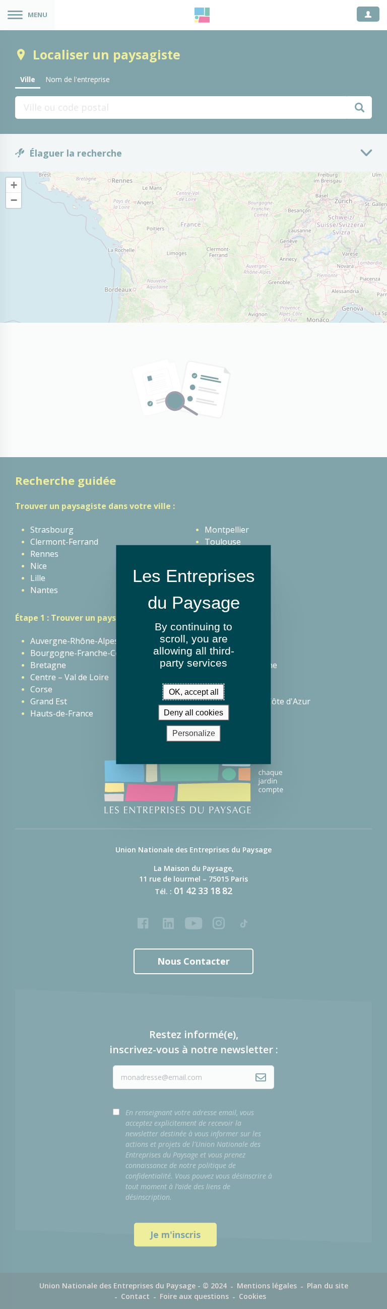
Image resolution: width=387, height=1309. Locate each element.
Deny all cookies (193, 712)
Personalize (193, 733)
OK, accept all (194, 692)
